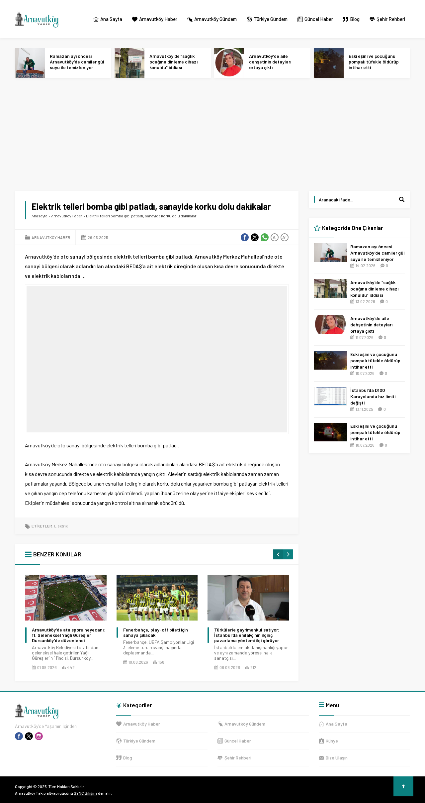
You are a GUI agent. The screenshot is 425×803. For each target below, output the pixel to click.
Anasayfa (39, 215)
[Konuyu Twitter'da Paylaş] (255, 237)
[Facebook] (19, 736)
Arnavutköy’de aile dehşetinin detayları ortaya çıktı (270, 61)
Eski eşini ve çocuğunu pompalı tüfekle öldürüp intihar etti (374, 61)
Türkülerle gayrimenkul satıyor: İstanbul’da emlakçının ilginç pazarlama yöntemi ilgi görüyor (246, 635)
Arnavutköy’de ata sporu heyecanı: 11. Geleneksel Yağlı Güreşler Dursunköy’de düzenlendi (68, 635)
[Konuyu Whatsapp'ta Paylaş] (265, 237)
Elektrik (61, 525)
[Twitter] (29, 736)
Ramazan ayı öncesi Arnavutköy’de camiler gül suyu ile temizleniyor (77, 61)
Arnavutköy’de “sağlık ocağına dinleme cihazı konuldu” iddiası (173, 61)
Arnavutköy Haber (66, 215)
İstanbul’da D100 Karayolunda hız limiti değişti (372, 396)
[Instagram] (39, 736)
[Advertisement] (214, 134)
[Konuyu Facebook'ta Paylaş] (245, 237)
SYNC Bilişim (85, 793)
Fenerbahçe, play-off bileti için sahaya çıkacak (155, 632)
